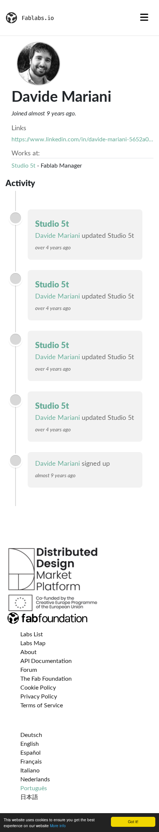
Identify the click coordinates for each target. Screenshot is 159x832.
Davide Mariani (57, 236)
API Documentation (46, 661)
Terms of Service (41, 705)
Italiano (30, 771)
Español (30, 753)
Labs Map (32, 643)
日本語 (29, 797)
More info (58, 825)
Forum (28, 670)
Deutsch (31, 735)
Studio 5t (23, 166)
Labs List (31, 634)
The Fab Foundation (46, 679)
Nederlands (35, 779)
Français (31, 762)
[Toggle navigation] (144, 17)
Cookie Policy (38, 688)
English (29, 744)
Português (33, 788)
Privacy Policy (38, 697)
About (28, 652)
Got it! (133, 821)
